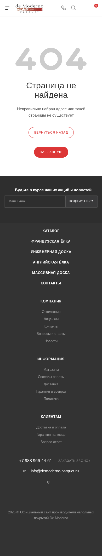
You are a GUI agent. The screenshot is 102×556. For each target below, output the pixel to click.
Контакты (51, 283)
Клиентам (51, 417)
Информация (51, 359)
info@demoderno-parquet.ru (55, 471)
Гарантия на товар (51, 435)
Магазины (51, 369)
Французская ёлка (51, 241)
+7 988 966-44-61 (35, 461)
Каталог (51, 231)
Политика (51, 399)
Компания (51, 301)
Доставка (51, 384)
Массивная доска (51, 273)
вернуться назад (51, 132)
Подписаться (82, 201)
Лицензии (51, 319)
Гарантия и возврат (51, 391)
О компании (51, 312)
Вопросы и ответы (51, 334)
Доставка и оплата (51, 427)
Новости (51, 341)
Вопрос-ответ (51, 442)
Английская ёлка (51, 262)
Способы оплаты (51, 377)
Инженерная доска (51, 252)
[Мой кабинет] (83, 8)
